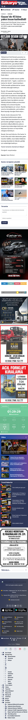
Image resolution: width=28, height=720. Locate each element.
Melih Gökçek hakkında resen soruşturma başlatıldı (7, 199)
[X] (10, 606)
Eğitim (10, 675)
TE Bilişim (18, 644)
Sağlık (10, 683)
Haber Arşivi (19, 631)
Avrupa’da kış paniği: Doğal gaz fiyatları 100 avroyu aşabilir (7, 174)
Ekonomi (10, 677)
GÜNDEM (10, 14)
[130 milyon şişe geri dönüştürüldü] (21, 181)
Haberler (3, 14)
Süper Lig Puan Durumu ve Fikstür (17, 712)
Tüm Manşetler (20, 626)
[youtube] (20, 649)
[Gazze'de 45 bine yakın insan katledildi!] (14, 42)
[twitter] (10, 649)
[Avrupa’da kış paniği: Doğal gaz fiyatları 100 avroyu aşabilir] (7, 167)
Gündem (10, 673)
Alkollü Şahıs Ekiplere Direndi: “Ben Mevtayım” (20, 174)
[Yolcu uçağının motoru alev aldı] (21, 193)
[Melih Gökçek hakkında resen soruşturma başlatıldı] (7, 193)
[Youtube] (15, 606)
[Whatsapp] (18, 606)
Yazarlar (16, 10)
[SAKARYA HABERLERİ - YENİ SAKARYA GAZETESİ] (14, 3)
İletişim (7, 700)
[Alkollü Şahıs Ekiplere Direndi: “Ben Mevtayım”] (21, 167)
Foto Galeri (8, 685)
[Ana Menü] (4, 6)
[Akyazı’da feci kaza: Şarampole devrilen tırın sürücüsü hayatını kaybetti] (5, 469)
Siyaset (10, 679)
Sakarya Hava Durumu (19, 618)
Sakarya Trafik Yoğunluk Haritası (19, 622)
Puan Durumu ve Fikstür (7, 627)
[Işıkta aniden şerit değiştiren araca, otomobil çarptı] (5, 463)
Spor (9, 681)
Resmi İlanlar (7, 10)
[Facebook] (7, 606)
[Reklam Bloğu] (14, 254)
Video (7, 687)
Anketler (8, 696)
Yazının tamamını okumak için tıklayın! (13, 147)
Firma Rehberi (9, 691)
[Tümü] (26, 570)
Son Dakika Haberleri (5, 632)
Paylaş (4, 52)
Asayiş (10, 671)
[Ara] (2, 6)
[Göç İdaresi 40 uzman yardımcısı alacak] (7, 181)
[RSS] (20, 606)
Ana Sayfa (8, 652)
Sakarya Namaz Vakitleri (7, 622)
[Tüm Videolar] (26, 437)
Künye (25, 10)
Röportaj (8, 692)
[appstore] (7, 610)
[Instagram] (12, 606)
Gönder (4, 222)
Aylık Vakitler (5, 431)
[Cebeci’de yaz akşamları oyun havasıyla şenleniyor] (5, 458)
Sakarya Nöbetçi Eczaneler (7, 618)
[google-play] (20, 610)
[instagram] (15, 649)
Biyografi (8, 694)
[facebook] (6, 649)
